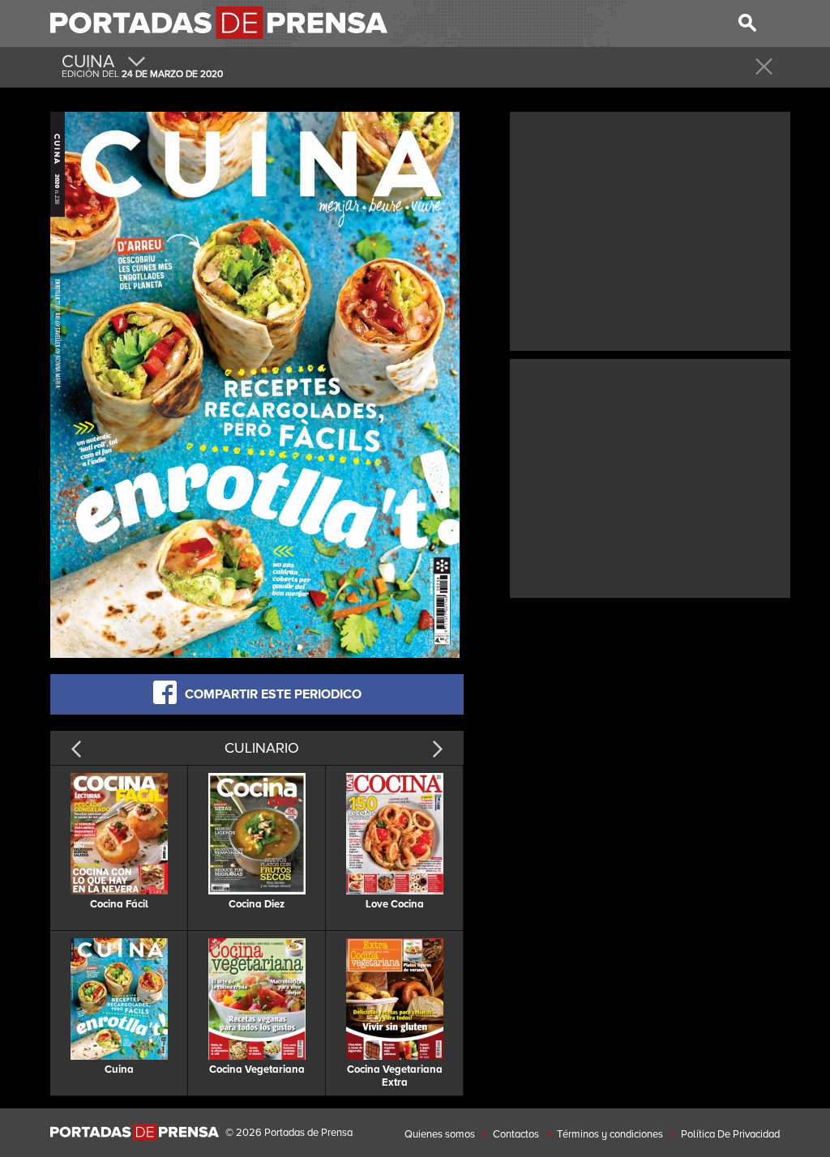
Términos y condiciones (610, 1134)
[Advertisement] (650, 229)
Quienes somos (439, 1134)
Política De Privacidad (730, 1134)
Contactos (516, 1134)
